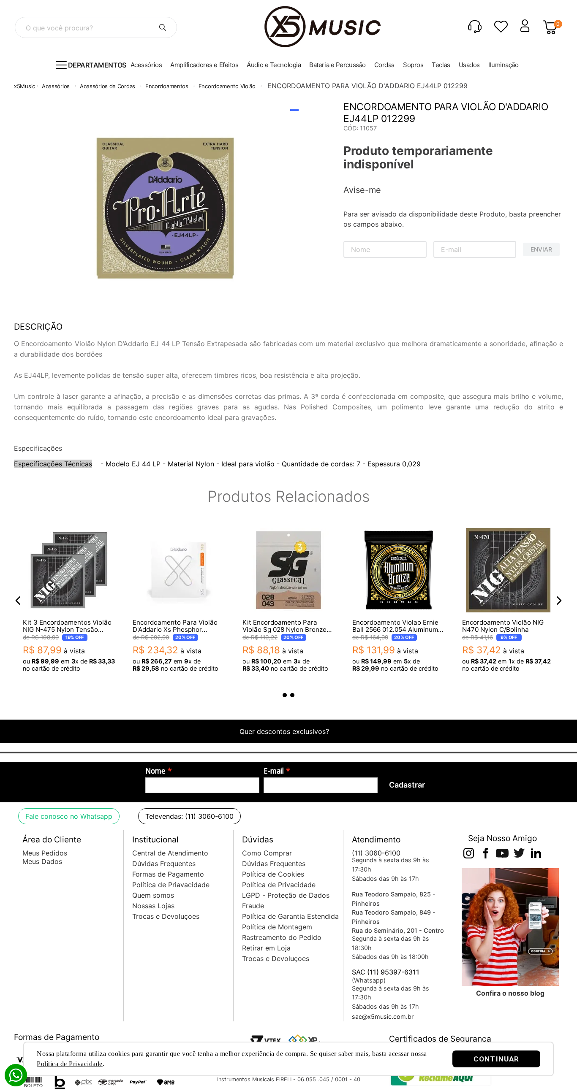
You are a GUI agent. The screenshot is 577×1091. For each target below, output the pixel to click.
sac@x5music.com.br (383, 1016)
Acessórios (56, 86)
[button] (18, 600)
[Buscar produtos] (162, 27)
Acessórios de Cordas (107, 86)
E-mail (274, 771)
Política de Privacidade (70, 1063)
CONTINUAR (496, 1059)
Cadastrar (407, 784)
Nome (155, 771)
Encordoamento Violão (227, 86)
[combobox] (96, 27)
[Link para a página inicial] (24, 86)
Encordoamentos (166, 86)
